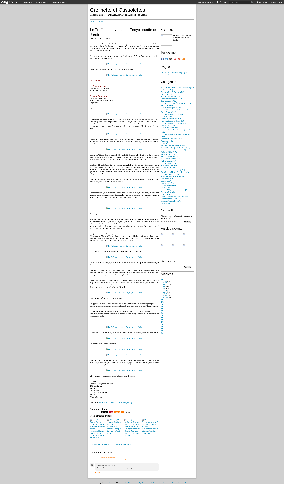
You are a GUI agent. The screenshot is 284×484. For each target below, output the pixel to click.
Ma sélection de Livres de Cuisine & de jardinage (115, 403)
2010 (162, 333)
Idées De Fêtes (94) (168, 154)
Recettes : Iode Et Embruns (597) (172, 92)
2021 (162, 309)
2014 (162, 324)
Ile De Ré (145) (166, 143)
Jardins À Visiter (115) (169, 152)
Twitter (166, 59)
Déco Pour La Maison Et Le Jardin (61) (175, 172)
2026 (162, 280)
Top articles (128, 483)
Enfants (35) (165, 188)
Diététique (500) (166, 94)
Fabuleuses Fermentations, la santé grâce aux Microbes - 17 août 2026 (150, 430)
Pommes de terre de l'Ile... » (123, 445)
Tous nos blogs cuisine (206, 2)
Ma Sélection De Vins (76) (170, 159)
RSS (183, 59)
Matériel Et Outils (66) (169, 165)
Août (165, 282)
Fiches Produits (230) (168, 112)
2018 (162, 315)
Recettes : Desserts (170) (169, 128)
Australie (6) (165, 203)
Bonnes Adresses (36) (168, 185)
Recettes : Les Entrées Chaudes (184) (174, 123)
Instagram (170, 59)
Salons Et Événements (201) (171, 119)
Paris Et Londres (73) (168, 161)
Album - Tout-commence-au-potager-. (174, 73)
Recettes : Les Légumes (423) (171, 99)
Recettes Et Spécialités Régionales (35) (174, 190)
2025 (162, 300)
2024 (162, 302)
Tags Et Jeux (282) (167, 105)
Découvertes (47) (167, 181)
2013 (162, 326)
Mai (164, 289)
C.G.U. (153, 483)
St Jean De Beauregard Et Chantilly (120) (175, 148)
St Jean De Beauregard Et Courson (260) (175, 110)
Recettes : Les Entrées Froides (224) (173, 114)
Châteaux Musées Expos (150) (171, 139)
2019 (162, 313)
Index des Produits (167, 75)
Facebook (162, 59)
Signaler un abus (143, 483)
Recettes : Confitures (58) (170, 174)
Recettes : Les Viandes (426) (171, 97)
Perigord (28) (165, 194)
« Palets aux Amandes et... (101, 445)
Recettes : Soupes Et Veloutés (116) (173, 150)
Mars (165, 293)
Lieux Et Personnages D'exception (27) (174, 197)
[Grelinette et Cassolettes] (166, 40)
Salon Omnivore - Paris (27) (171, 199)
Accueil (92, 22)
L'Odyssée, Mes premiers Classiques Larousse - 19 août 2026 (114, 430)
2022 (162, 306)
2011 (162, 331)
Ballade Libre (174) (168, 125)
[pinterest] (225, 2)
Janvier (165, 298)
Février (165, 295)
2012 (162, 329)
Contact (100, 22)
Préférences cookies (181, 483)
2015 (162, 322)
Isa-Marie (107, 483)
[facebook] (217, 2)
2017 (162, 318)
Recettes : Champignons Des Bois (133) (175, 145)
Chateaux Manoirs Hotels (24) (171, 201)
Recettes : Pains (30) (168, 192)
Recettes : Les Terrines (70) (170, 163)
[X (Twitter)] (221, 2)
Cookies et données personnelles (165, 483)
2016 (162, 320)
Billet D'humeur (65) (168, 168)
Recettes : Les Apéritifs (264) (171, 108)
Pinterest (175, 59)
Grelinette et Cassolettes (117, 10)
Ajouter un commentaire (108, 458)
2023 (162, 304)
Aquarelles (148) (167, 141)
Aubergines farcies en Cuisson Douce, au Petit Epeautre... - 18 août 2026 (132, 432)
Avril (165, 291)
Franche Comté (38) (168, 183)
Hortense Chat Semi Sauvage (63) (173, 170)
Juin (164, 286)
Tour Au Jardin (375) (168, 101)
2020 (162, 311)
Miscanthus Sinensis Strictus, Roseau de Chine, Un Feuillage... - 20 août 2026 (98, 434)
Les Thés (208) (166, 117)
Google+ (179, 59)
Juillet (165, 284)
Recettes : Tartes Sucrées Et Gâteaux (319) (176, 103)
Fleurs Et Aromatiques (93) (170, 157)
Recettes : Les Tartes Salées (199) (172, 121)
